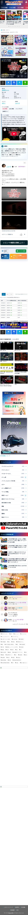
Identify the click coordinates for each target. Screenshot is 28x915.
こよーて (17, 103)
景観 (13, 506)
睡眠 (3, 654)
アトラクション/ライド (13, 466)
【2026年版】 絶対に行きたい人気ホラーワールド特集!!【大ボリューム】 (17, 546)
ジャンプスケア (19, 108)
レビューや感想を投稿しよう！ (14, 243)
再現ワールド (13, 495)
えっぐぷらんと (12, 612)
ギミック (17, 634)
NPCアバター (5, 634)
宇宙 (3, 647)
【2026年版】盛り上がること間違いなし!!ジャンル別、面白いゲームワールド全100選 (17, 540)
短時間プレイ (5, 111)
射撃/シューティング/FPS (12, 647)
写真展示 (22, 639)
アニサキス (11, 602)
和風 (13, 641)
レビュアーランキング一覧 (20, 624)
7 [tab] (19, 26)
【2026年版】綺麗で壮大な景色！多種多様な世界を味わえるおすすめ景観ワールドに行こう (17, 560)
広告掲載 (23, 907)
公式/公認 (15, 639)
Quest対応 (5, 108)
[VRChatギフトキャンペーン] (14, 403)
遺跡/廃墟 (4, 660)
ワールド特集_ (13, 491)
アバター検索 (12, 7)
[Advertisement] (14, 277)
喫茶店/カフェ (20, 641)
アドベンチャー (13, 470)
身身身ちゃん (5, 90)
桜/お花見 (4, 652)
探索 (3, 649)
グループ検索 (20, 7)
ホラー (3, 103)
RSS (18, 910)
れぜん (10, 619)
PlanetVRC (10, 913)
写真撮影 (4, 641)
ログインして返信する (7, 234)
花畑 (13, 657)
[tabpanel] (14, 18)
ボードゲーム (15, 636)
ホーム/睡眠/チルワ (13, 488)
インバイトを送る (22, 250)
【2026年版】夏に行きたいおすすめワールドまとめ (17, 566)
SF (11, 634)
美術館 (20, 654)
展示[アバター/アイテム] (13, 499)
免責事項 (17, 907)
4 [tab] (14, 26)
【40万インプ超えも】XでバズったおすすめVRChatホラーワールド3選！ (17, 553)
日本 (8, 649)
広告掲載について (5, 455)
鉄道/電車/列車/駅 (5, 662)
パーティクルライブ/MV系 (13, 481)
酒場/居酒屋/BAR (17, 660)
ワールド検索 (4, 7)
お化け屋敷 (11, 108)
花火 (9, 657)
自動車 (3, 657)
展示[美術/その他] (13, 502)
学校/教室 (23, 644)
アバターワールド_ (13, 473)
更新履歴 (12, 910)
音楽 (17, 662)
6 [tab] (17, 26)
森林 (10, 652)
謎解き (13, 513)
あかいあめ (11, 608)
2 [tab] (10, 26)
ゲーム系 (13, 477)
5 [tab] (15, 26)
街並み (18, 657)
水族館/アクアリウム (18, 652)
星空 (12, 649)
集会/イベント (13, 517)
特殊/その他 (13, 510)
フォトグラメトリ (5, 636)
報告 (25, 73)
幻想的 (22, 647)
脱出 (26, 654)
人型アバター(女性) (6, 639)
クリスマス (24, 634)
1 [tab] (9, 26)
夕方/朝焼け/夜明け (10, 644)
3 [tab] (12, 26)
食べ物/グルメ (24, 662)
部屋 (10, 660)
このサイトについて (8, 907)
